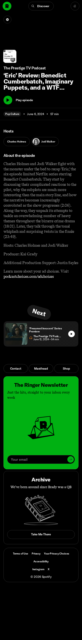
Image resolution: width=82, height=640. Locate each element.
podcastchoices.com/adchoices (28, 276)
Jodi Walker (48, 141)
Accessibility (41, 561)
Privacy (36, 553)
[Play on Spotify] (7, 19)
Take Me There (41, 534)
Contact (15, 368)
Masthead (41, 368)
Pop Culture (12, 114)
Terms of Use (20, 553)
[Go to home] (7, 6)
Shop (66, 368)
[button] (41, 6)
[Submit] (70, 459)
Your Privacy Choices (56, 553)
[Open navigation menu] (75, 6)
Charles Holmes (16, 141)
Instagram (38, 569)
